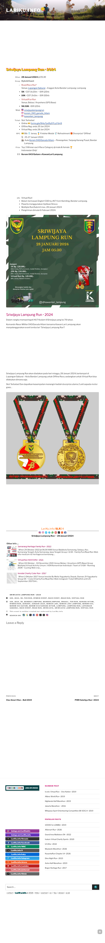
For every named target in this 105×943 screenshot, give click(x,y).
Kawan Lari (52, 604)
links (37, 893)
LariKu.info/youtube (20, 866)
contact (10, 893)
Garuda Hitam (86, 602)
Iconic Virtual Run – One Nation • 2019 (60, 792)
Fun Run (28, 598)
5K (21, 598)
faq (55, 893)
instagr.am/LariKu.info (21, 835)
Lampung (61, 606)
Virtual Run (78, 598)
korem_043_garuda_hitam (37, 113)
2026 (31, 893)
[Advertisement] (52, 39)
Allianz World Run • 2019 (55, 796)
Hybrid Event (40, 598)
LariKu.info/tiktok (19, 874)
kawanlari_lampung (33, 116)
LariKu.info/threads (19, 839)
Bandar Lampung (33, 602)
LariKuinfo (25, 10)
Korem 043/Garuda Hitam (41, 140)
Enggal (65, 602)
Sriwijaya (48, 608)
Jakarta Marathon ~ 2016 (55, 806)
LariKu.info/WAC (18, 846)
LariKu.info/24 (52, 528)
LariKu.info (20, 893)
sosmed (44, 893)
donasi (61, 893)
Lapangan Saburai (36, 88)
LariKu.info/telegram (20, 858)
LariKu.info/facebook (20, 843)
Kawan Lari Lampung (70, 604)
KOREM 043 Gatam (19, 606)
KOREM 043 (87, 604)
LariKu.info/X (17, 850)
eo (51, 893)
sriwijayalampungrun (34, 110)
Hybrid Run (15, 604)
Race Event (54, 598)
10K (11, 598)
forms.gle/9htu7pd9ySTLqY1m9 (46, 123)
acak (68, 893)
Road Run (66, 598)
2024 (16, 598)
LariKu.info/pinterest (20, 870)
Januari (26, 604)
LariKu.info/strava (19, 862)
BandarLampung (51, 602)
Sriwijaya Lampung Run (67, 608)
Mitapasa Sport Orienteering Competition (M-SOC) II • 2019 (69, 811)
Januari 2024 (38, 604)
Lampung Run (74, 606)
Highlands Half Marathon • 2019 (58, 801)
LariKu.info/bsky (18, 854)
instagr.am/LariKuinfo (20, 831)
